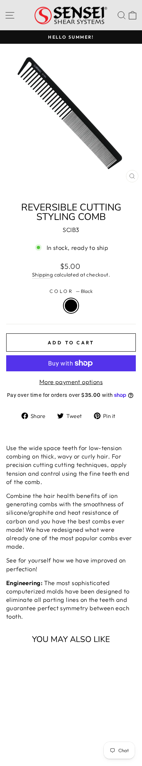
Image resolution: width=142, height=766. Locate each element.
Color (71, 291)
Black (71, 305)
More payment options (71, 382)
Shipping (42, 274)
